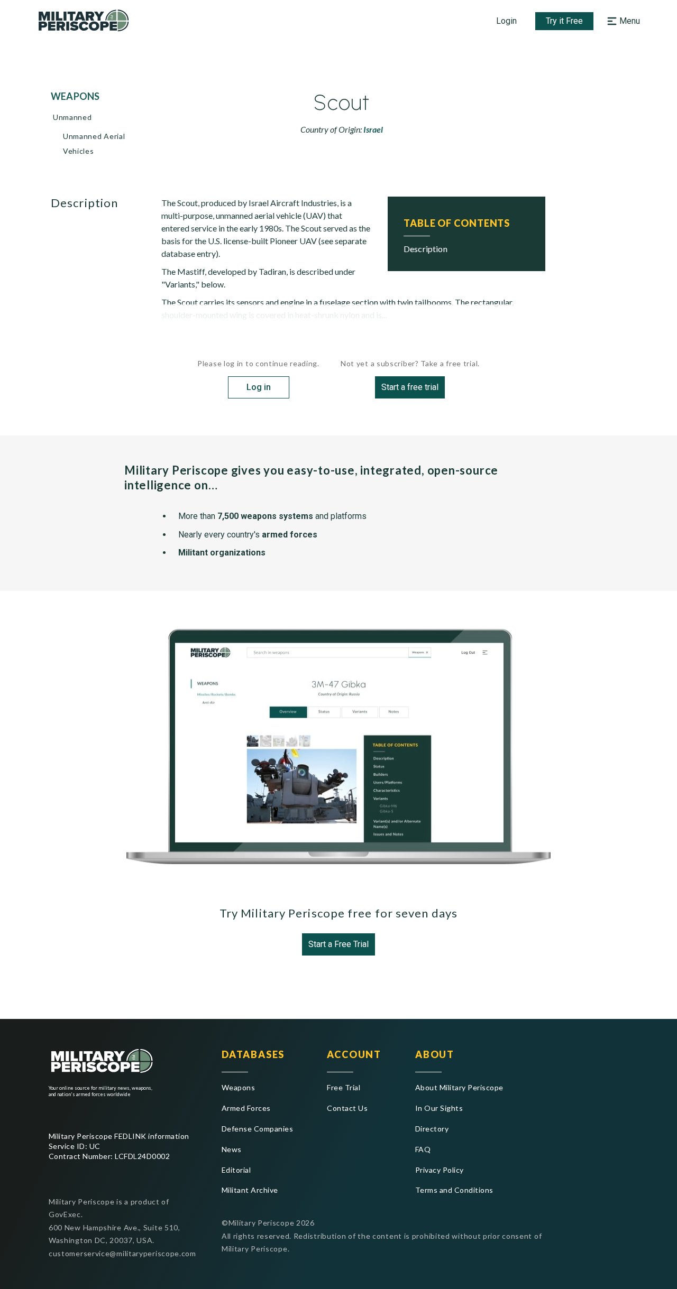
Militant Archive (250, 1189)
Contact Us (347, 1107)
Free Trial (343, 1087)
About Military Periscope (459, 1087)
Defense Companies (257, 1128)
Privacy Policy (439, 1169)
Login (506, 21)
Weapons (238, 1087)
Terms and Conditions (454, 1189)
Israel (373, 129)
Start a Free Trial (338, 944)
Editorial (236, 1169)
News (232, 1149)
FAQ (423, 1149)
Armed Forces (246, 1107)
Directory (432, 1128)
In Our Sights (439, 1107)
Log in (258, 387)
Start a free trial (409, 387)
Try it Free (564, 21)
